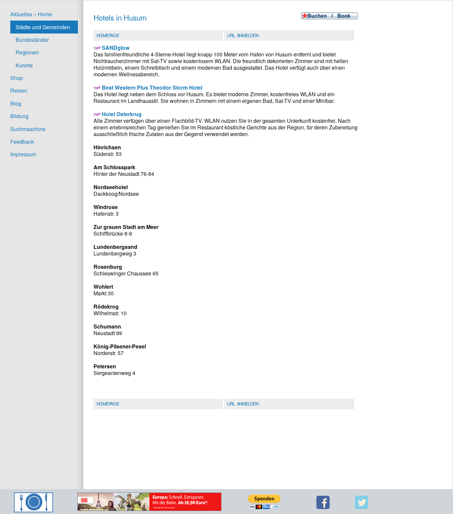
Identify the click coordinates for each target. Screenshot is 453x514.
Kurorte (24, 65)
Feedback (22, 141)
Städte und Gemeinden (43, 27)
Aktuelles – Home (31, 14)
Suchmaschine (27, 129)
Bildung (19, 116)
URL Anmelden (242, 35)
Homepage (108, 35)
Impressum (23, 154)
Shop (16, 78)
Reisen (18, 90)
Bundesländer (32, 39)
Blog (15, 103)
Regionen (27, 52)
